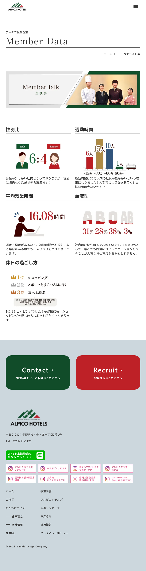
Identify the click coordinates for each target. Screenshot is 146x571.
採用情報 (46, 525)
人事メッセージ (50, 508)
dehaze (135, 6)
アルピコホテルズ (51, 499)
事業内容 (46, 491)
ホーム (107, 54)
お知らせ (46, 516)
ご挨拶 (10, 499)
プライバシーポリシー (54, 533)
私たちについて (15, 508)
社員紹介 (11, 533)
